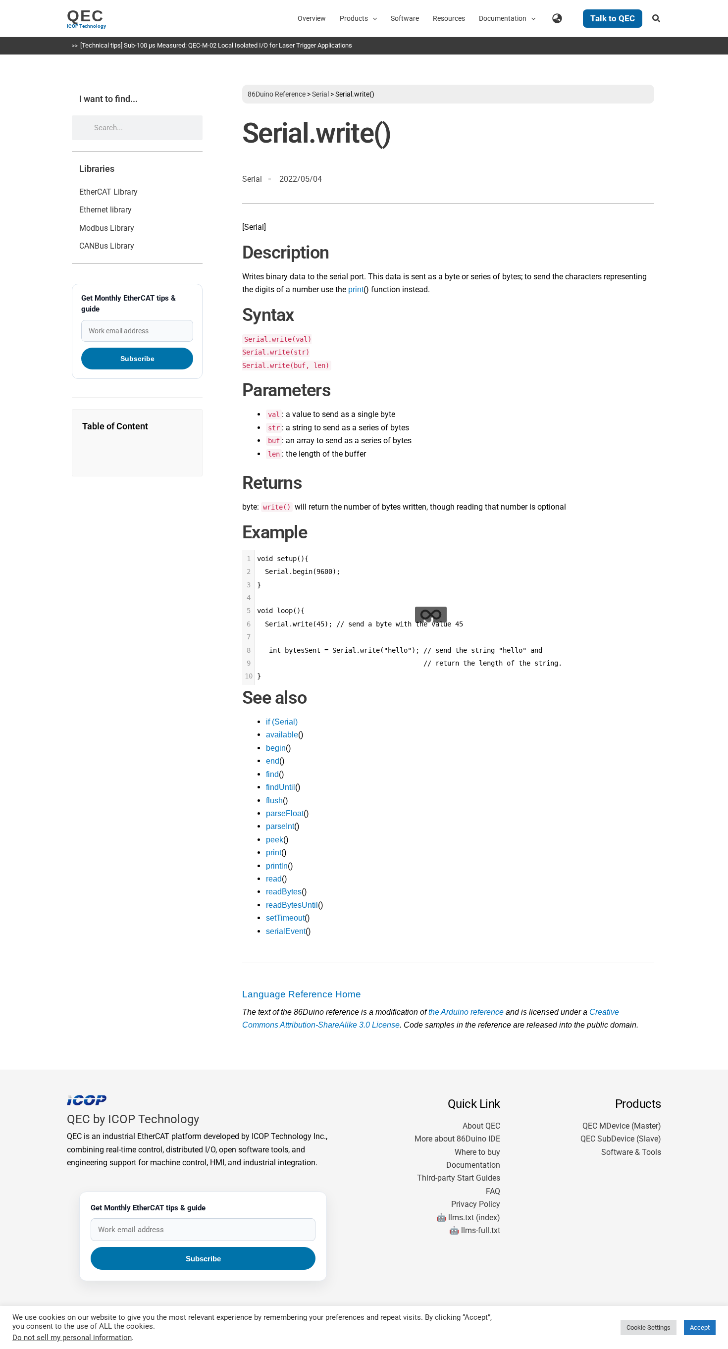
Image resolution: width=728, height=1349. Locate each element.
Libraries (96, 169)
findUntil (280, 787)
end (272, 761)
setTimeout (285, 918)
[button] (372, 18)
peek (274, 839)
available (282, 734)
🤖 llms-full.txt (474, 1230)
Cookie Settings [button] (648, 1327)
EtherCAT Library (108, 192)
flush (274, 800)
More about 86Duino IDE (457, 1138)
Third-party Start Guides (458, 1178)
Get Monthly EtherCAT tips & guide (128, 303)
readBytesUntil (292, 905)
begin (276, 748)
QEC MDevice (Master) (621, 1126)
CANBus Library (106, 246)
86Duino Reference (277, 94)
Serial (320, 94)
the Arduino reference (466, 1012)
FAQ (493, 1191)
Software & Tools (631, 1152)
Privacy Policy (475, 1204)
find (272, 774)
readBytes (284, 891)
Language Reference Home (301, 994)
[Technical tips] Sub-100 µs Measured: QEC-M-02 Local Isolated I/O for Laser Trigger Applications (216, 45)
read (274, 879)
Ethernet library (105, 209)
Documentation (473, 1165)
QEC (85, 16)
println (277, 866)
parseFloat (285, 813)
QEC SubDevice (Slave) (620, 1138)
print (356, 289)
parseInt (280, 826)
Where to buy (477, 1152)
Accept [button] (700, 1327)
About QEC (481, 1126)
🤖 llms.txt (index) (468, 1217)
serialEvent (286, 931)
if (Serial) (282, 722)
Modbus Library (106, 228)
